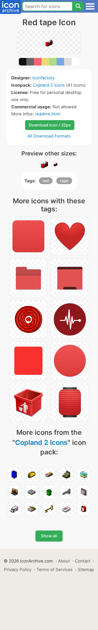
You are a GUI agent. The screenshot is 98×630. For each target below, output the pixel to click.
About (64, 560)
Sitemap (86, 569)
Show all (49, 535)
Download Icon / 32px (50, 124)
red (46, 180)
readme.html (47, 113)
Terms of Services (54, 569)
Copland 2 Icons (49, 85)
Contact (82, 560)
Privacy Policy (17, 569)
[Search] (78, 6)
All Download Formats (49, 136)
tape (64, 180)
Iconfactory (43, 77)
